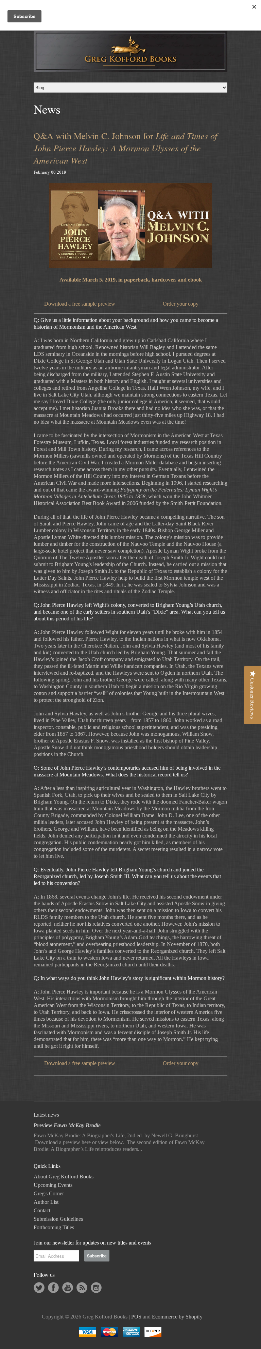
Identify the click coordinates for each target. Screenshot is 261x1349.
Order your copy (180, 304)
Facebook (53, 1287)
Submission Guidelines (58, 1219)
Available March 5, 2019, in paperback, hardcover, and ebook (130, 280)
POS (136, 1316)
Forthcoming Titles (54, 1227)
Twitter (39, 1287)
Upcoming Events (53, 1185)
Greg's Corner (49, 1193)
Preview (67, 1125)
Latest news (46, 1114)
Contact (42, 1210)
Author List (46, 1202)
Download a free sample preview (79, 304)
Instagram (96, 1287)
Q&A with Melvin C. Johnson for (125, 148)
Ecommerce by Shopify (177, 1316)
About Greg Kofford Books (63, 1176)
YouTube (67, 1287)
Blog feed (81, 1287)
